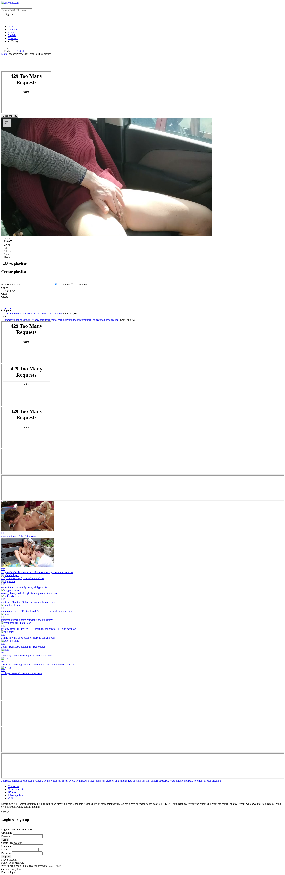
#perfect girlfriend (10, 619)
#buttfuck (6, 602)
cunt (49, 313)
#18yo (4, 578)
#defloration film (142, 780)
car (54, 313)
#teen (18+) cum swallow (62, 628)
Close (4, 293)
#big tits (70, 664)
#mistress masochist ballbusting (17, 780)
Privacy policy (15, 795)
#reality (5, 628)
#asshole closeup (32, 637)
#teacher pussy (61, 319)
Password (6, 836)
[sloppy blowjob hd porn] (10, 590)
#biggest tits (40, 587)
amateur (9, 313)
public (59, 313)
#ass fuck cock (29, 572)
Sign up (6, 856)
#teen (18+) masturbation (35, 628)
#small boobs (48, 637)
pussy (35, 313)
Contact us (13, 786)
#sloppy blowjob (10, 593)
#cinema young (42, 780)
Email (4, 849)
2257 (10, 798)
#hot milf (47, 655)
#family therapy (28, 619)
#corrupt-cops (34, 673)
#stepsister (13, 646)
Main (4, 53)
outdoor (18, 313)
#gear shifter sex (60, 780)
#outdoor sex (76, 319)
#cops (23, 673)
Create (4, 296)
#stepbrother (38, 646)
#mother (5, 536)
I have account (8, 859)
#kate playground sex (180, 780)
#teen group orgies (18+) (67, 611)
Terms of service (16, 789)
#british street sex (160, 780)
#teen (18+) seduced (25, 611)
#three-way (14, 578)
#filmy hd (6, 637)
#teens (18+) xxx (45, 611)
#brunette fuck (58, 664)
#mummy (6, 655)
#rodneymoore (38, 593)
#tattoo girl (27, 602)
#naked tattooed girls (44, 602)
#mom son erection (104, 780)
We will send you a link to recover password (24, 865)
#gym (4, 646)
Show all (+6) (70, 313)
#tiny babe (17, 637)
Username (6, 832)
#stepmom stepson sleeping (206, 780)
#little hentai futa (124, 780)
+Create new (8, 290)
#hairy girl (24, 593)
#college (115, 319)
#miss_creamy (32, 319)
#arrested (15, 673)
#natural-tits (37, 578)
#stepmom (30, 536)
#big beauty (27, 587)
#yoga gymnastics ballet (81, 780)
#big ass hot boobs (11, 572)
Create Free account (11, 842)
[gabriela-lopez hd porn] (10, 575)
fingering (27, 313)
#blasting (16, 602)
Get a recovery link (11, 869)
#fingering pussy (102, 319)
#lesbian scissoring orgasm (36, 664)
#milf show (35, 655)
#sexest (5, 587)
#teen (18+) (15, 628)
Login (5, 840)
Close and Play (10, 116)
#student (88, 319)
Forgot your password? (13, 862)
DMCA (12, 792)
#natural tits (25, 646)
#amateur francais (14, 319)
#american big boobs (48, 572)
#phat (21, 536)
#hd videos (15, 587)
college (43, 313)
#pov (50, 619)
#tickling (42, 619)
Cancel (5, 287)
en (7, 48)
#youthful (25, 578)
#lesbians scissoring (11, 664)
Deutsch (20, 51)
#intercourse (7, 611)
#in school (51, 593)
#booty (14, 536)
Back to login (8, 872)
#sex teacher (46, 319)
